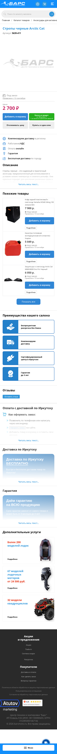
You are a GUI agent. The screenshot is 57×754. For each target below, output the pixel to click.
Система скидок (28, 653)
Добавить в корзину (15, 117)
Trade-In (28, 649)
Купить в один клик (41, 125)
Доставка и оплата (28, 672)
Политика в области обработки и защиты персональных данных (28, 687)
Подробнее (31, 228)
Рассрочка (28, 659)
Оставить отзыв (11, 397)
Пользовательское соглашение (28, 691)
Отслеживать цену (15, 125)
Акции (28, 645)
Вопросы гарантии (28, 681)
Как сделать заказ (28, 676)
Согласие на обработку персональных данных (28, 694)
